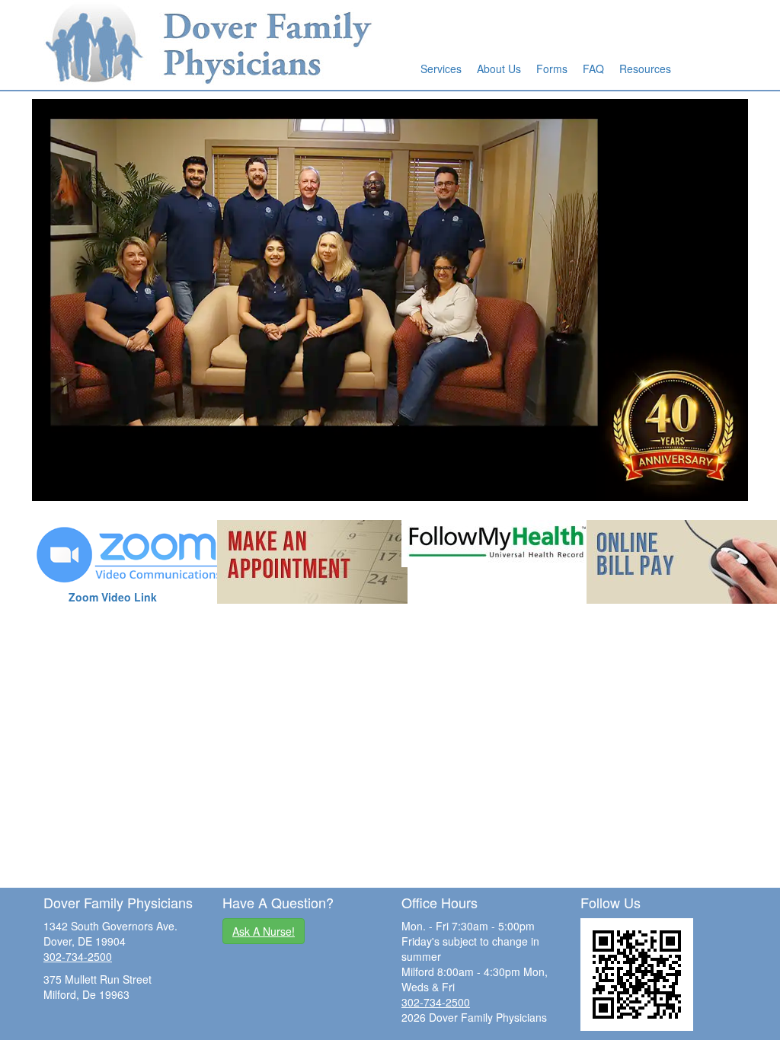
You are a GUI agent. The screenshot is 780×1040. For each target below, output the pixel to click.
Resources (645, 68)
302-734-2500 (77, 956)
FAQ (593, 68)
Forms (551, 68)
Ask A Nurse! (263, 931)
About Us (499, 68)
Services (441, 68)
